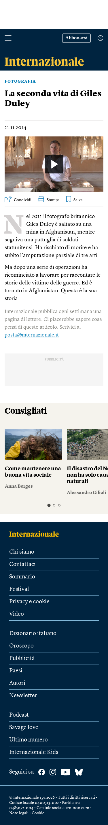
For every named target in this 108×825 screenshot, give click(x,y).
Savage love (23, 727)
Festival (19, 589)
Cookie (38, 813)
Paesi (15, 671)
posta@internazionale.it (32, 335)
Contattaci (22, 564)
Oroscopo (21, 646)
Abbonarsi (76, 38)
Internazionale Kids (33, 752)
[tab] (48, 505)
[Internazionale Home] (35, 534)
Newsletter (23, 696)
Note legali (19, 813)
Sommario (22, 577)
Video (16, 614)
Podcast (19, 715)
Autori (17, 683)
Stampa (53, 200)
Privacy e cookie (29, 602)
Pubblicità (22, 658)
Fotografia (20, 81)
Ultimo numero (28, 740)
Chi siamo (21, 552)
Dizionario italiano (32, 634)
